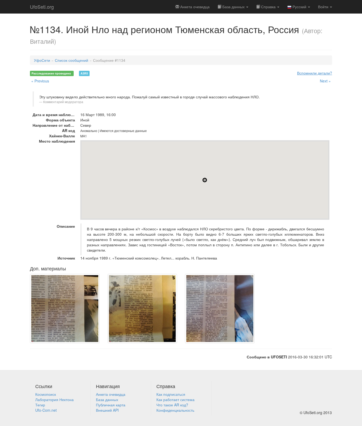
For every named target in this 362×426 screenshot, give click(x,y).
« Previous (40, 81)
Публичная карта (110, 404)
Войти (323, 6)
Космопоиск (45, 394)
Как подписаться (170, 394)
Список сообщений (71, 60)
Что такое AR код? (172, 404)
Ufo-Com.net (46, 410)
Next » (325, 81)
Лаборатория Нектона (54, 399)
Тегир (40, 404)
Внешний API (107, 410)
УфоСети (42, 60)
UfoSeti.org (42, 6)
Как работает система (175, 399)
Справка (268, 6)
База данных (233, 6)
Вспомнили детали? (314, 73)
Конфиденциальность (175, 410)
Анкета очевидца (110, 394)
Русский (299, 6)
